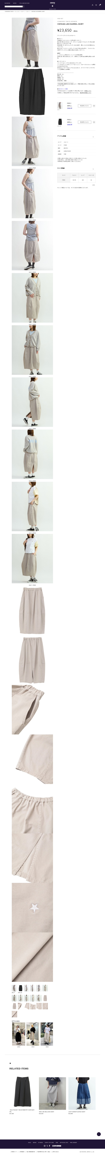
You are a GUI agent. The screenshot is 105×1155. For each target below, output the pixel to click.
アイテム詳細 (61, 136)
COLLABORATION (24, 3)
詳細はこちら (87, 90)
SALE (29, 1142)
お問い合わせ (55, 1151)
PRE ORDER (73, 1142)
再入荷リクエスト (84, 105)
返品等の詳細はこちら (85, 92)
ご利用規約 (21, 1151)
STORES (40, 1142)
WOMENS (7, 3)
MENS (15, 3)
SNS (57, 1142)
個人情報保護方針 (31, 1151)
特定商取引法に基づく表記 (43, 1151)
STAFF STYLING (49, 1142)
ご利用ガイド (14, 1151)
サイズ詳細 (61, 168)
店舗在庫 (69, 108)
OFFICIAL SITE (64, 1142)
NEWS (34, 1142)
